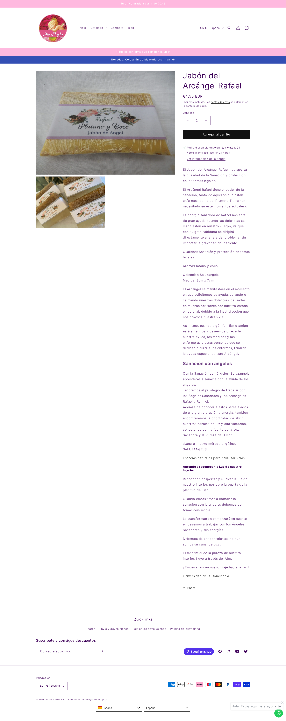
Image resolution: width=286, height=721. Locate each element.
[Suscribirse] (101, 651)
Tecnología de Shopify (94, 699)
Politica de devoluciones (149, 629)
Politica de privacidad (185, 629)
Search (91, 629)
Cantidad (188, 112)
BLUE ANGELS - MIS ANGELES (63, 699)
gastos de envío (220, 102)
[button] (98, 28)
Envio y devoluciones (113, 629)
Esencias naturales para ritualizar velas (214, 458)
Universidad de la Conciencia (206, 576)
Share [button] (191, 588)
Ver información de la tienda (206, 158)
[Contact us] (278, 713)
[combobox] (119, 708)
